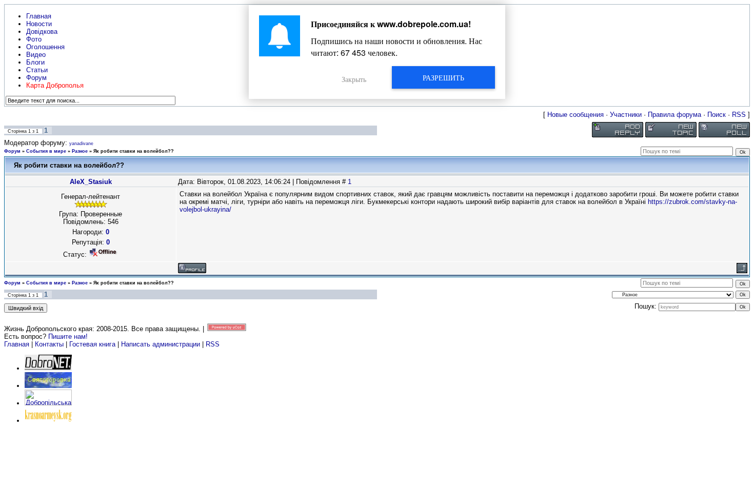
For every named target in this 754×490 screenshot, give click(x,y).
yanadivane (81, 143)
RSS (739, 114)
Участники (626, 114)
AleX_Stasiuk (91, 182)
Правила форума (674, 114)
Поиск (716, 114)
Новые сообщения (575, 114)
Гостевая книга (92, 344)
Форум (12, 151)
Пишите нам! (68, 336)
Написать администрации (161, 344)
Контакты (49, 344)
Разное (80, 151)
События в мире (46, 151)
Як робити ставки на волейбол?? (133, 151)
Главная (16, 344)
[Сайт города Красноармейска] (48, 420)
